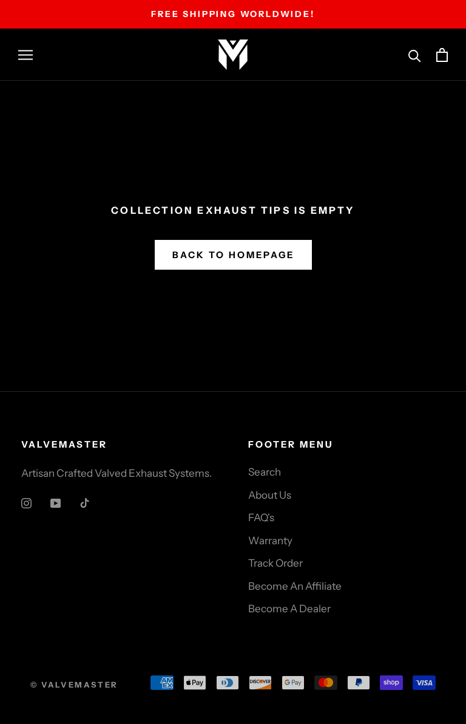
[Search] (414, 55)
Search (264, 472)
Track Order (275, 563)
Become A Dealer (289, 609)
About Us (269, 495)
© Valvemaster (74, 684)
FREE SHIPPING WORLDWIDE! (232, 14)
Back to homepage (233, 255)
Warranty (270, 540)
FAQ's (261, 517)
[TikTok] (84, 502)
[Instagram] (26, 502)
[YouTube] (55, 502)
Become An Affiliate (295, 586)
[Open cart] (442, 55)
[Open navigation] (25, 54)
